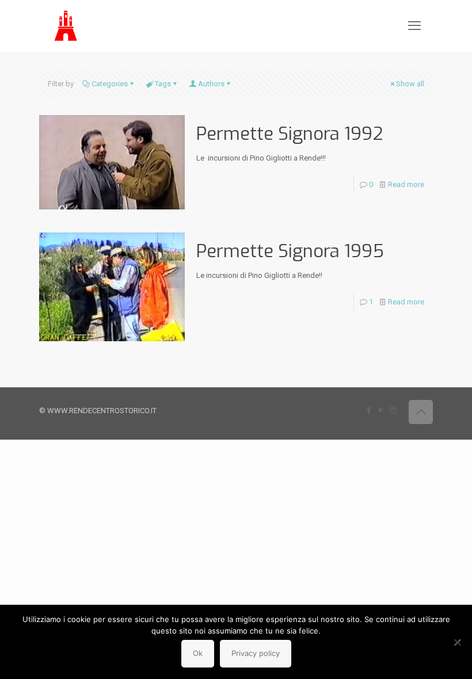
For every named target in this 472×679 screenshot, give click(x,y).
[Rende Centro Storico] (66, 26)
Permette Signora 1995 (290, 251)
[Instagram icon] (393, 410)
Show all (410, 83)
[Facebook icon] (368, 410)
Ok (198, 653)
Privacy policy (255, 653)
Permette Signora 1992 (289, 134)
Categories (110, 83)
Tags (163, 83)
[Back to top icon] (421, 412)
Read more (406, 184)
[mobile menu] (414, 26)
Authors (211, 83)
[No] (457, 642)
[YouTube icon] (380, 410)
